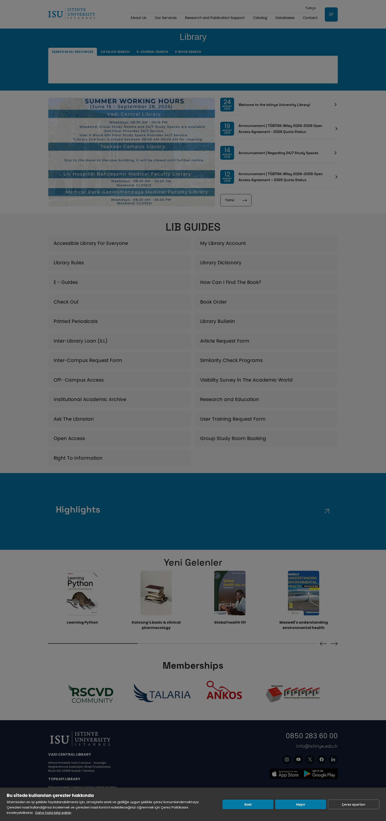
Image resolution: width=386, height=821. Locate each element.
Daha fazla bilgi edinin (53, 812)
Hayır (300, 804)
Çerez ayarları (353, 804)
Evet (248, 804)
